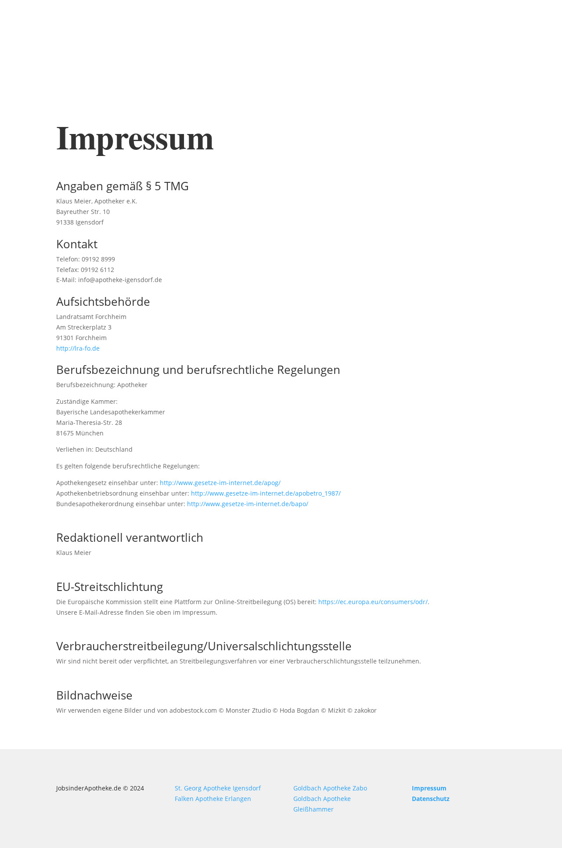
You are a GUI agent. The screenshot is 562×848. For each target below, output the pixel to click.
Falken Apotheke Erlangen (213, 798)
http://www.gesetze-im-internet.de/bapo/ (247, 504)
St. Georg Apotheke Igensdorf (218, 788)
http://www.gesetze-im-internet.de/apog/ (220, 482)
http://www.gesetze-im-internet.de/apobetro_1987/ (266, 493)
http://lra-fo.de (78, 348)
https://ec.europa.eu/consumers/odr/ (373, 602)
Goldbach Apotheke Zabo (330, 788)
